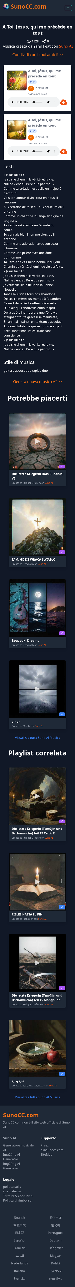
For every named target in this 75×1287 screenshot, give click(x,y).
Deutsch (55, 1240)
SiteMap (46, 1154)
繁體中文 (19, 1225)
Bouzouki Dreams (25, 640)
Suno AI (66, 46)
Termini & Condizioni (18, 1196)
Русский (56, 1271)
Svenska (20, 1278)
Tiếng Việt (55, 1248)
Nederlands (19, 1263)
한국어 (55, 1225)
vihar (16, 722)
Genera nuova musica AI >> (37, 381)
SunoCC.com (21, 1115)
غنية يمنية (18, 1081)
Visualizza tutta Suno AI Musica (37, 738)
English (19, 1217)
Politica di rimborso (17, 1200)
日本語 (19, 1233)
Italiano (19, 1271)
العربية (19, 1256)
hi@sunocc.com (52, 1150)
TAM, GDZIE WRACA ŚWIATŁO (34, 559)
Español (19, 1240)
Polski (55, 1263)
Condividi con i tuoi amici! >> (37, 54)
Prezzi (45, 1145)
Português (55, 1233)
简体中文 (55, 1217)
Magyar (55, 1256)
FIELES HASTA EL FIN (27, 914)
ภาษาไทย (55, 1278)
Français (19, 1248)
